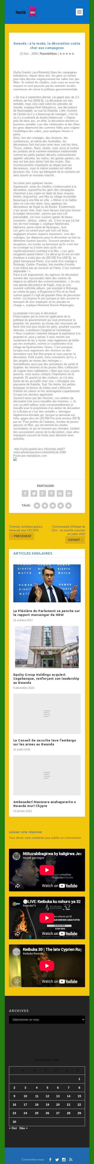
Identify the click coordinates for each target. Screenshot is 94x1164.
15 (79, 1096)
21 (68, 1104)
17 (25, 1104)
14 (68, 1096)
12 (47, 1096)
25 (36, 1113)
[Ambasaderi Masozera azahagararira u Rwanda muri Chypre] (47, 775)
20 (58, 1104)
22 (79, 1104)
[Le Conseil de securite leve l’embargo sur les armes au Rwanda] (47, 714)
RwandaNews (48, 53)
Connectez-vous (33, 1159)
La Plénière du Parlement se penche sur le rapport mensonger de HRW (46, 613)
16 (14, 1104)
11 (36, 1096)
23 (14, 1113)
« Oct (13, 1128)
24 (25, 1113)
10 (25, 1096)
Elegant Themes (38, 1153)
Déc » (23, 1128)
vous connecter (34, 837)
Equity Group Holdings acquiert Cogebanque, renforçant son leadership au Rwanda (46, 678)
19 (47, 1104)
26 (47, 1113)
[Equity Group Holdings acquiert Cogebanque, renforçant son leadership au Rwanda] (47, 647)
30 (14, 1122)
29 (79, 1113)
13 (58, 1096)
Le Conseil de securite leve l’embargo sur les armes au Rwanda (44, 742)
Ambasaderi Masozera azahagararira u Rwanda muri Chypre (44, 804)
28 (68, 1113)
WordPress (73, 1153)
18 (36, 1104)
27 (58, 1113)
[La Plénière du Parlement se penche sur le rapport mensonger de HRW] (47, 583)
